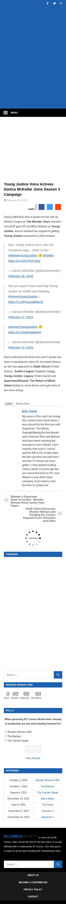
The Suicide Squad (17, 740)
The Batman (14, 736)
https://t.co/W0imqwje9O (24, 332)
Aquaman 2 (47, 817)
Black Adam (47, 798)
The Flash (47, 804)
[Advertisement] (33, 70)
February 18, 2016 (20, 276)
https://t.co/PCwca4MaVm (25, 302)
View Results (33, 758)
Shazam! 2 (48, 810)
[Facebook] (54, 412)
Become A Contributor (33, 882)
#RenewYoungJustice (22, 255)
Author (9, 403)
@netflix (48, 255)
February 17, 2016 (20, 317)
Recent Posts (22, 403)
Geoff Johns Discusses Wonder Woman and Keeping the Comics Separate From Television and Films (39, 514)
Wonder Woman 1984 (19, 731)
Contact (33, 896)
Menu (14, 112)
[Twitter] (58, 412)
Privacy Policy (33, 889)
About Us (33, 875)
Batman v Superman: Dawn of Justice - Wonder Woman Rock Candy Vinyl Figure (27, 501)
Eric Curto (29, 411)
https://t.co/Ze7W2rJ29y (24, 261)
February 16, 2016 (20, 347)
